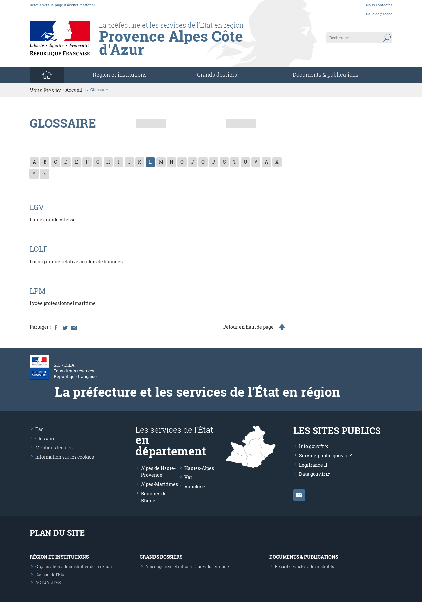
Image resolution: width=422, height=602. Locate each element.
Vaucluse (194, 486)
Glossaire (45, 438)
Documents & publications (325, 74)
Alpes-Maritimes (159, 484)
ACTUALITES (48, 582)
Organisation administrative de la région (73, 566)
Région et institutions (59, 557)
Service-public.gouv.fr (324, 455)
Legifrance (311, 465)
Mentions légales (54, 447)
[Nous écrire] (299, 495)
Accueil (73, 90)
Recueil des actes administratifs (304, 566)
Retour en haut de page (248, 327)
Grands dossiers (217, 74)
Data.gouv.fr (312, 474)
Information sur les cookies (64, 457)
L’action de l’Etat (50, 574)
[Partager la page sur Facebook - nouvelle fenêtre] (56, 327)
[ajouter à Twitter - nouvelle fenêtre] (65, 327)
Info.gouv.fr (312, 446)
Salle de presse (379, 13)
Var (188, 477)
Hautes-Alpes (199, 468)
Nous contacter (379, 4)
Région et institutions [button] (120, 74)
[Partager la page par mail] (73, 327)
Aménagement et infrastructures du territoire (187, 566)
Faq (39, 429)
